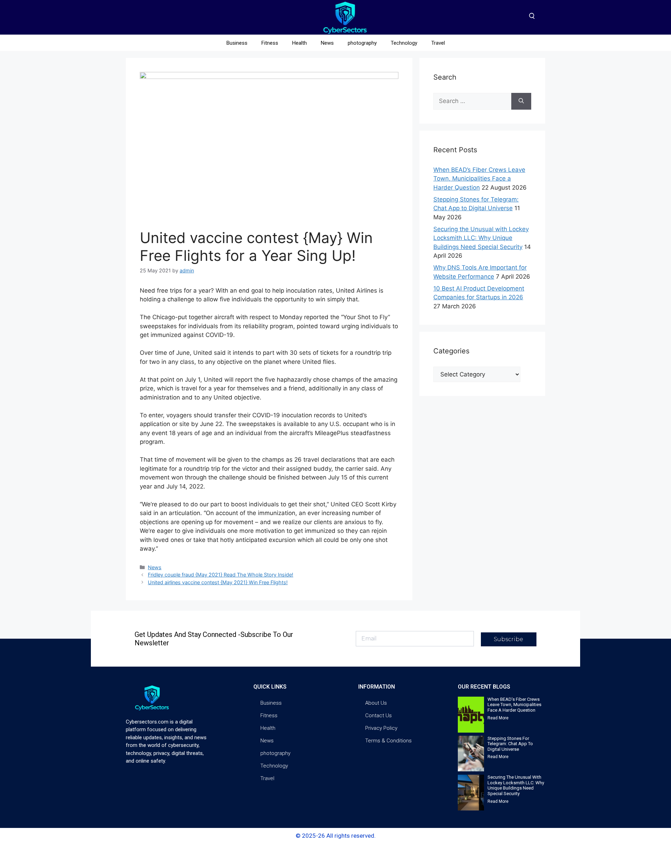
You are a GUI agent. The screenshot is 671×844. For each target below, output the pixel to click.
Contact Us (378, 715)
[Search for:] (472, 101)
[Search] (521, 101)
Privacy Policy (381, 728)
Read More (498, 717)
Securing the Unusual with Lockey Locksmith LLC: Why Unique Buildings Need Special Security (481, 238)
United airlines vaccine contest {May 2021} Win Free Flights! (218, 582)
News (327, 43)
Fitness (269, 43)
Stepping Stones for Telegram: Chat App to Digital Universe (510, 744)
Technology (404, 43)
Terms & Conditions (388, 740)
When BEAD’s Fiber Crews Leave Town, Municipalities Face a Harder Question (479, 178)
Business (236, 43)
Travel (438, 43)
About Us (376, 703)
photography (362, 43)
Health (299, 43)
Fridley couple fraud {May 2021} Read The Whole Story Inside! (220, 575)
